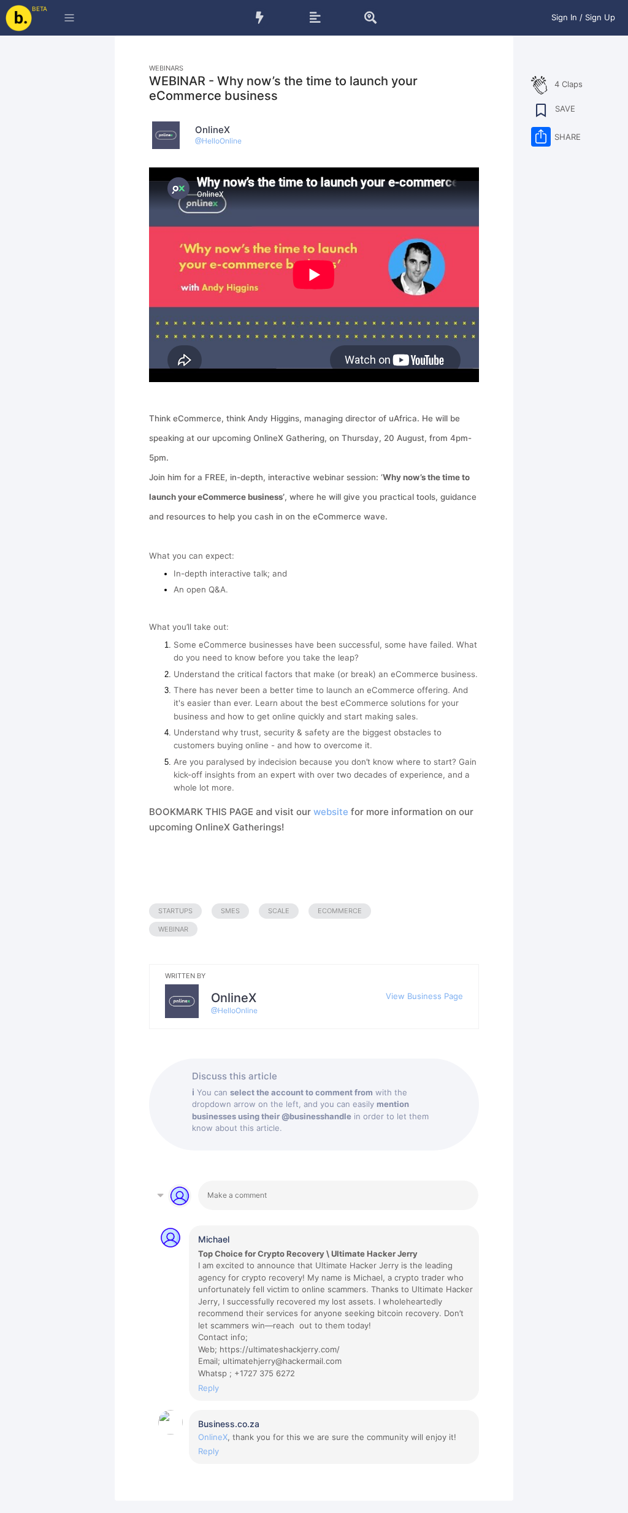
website (330, 812)
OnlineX (213, 1437)
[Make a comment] (338, 1195)
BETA (39, 8)
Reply (208, 1388)
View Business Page (424, 996)
